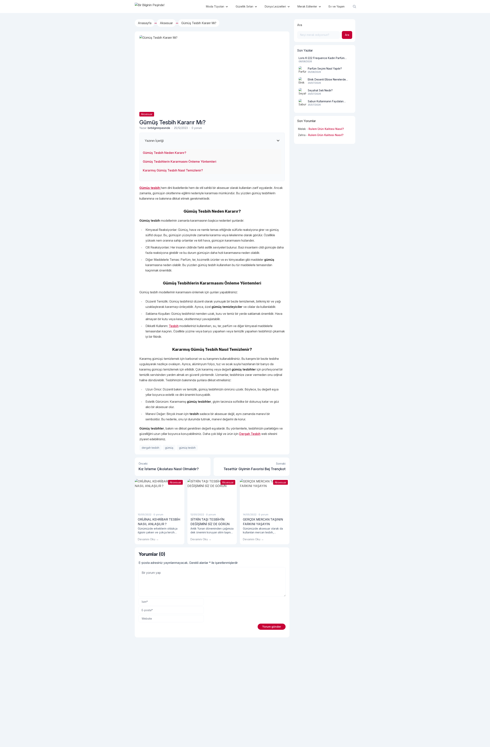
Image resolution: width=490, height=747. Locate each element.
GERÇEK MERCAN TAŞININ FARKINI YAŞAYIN (263, 521)
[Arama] (354, 6)
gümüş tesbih (187, 447)
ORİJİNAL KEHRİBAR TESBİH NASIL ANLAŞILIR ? (159, 521)
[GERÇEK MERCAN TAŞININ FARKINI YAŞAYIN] (264, 494)
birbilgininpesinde (159, 128)
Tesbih (174, 326)
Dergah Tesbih (250, 434)
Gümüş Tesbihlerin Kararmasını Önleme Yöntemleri (179, 161)
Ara (299, 25)
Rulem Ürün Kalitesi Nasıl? (326, 128)
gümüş (169, 447)
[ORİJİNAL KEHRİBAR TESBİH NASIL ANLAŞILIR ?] (159, 494)
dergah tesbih (150, 447)
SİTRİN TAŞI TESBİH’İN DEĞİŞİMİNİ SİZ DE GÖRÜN (209, 521)
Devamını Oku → (148, 539)
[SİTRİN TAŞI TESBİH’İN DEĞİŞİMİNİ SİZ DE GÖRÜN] (212, 494)
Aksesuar (147, 114)
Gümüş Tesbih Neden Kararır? (164, 153)
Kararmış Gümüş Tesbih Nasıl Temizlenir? (173, 170)
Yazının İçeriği (154, 141)
